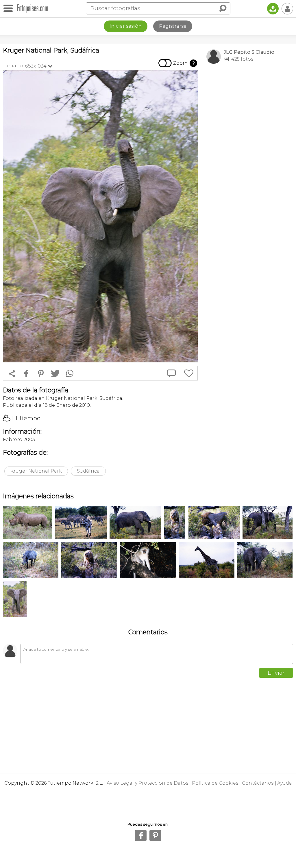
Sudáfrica (88, 471)
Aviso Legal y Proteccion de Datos (147, 783)
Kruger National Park (36, 471)
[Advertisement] (249, 108)
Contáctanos (257, 783)
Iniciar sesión (126, 26)
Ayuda (284, 783)
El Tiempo (21, 418)
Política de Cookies (215, 783)
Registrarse (172, 26)
